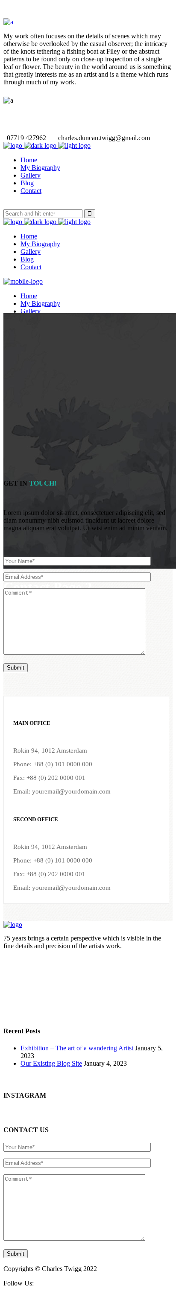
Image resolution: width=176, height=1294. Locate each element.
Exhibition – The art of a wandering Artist (77, 1048)
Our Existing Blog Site (51, 1063)
